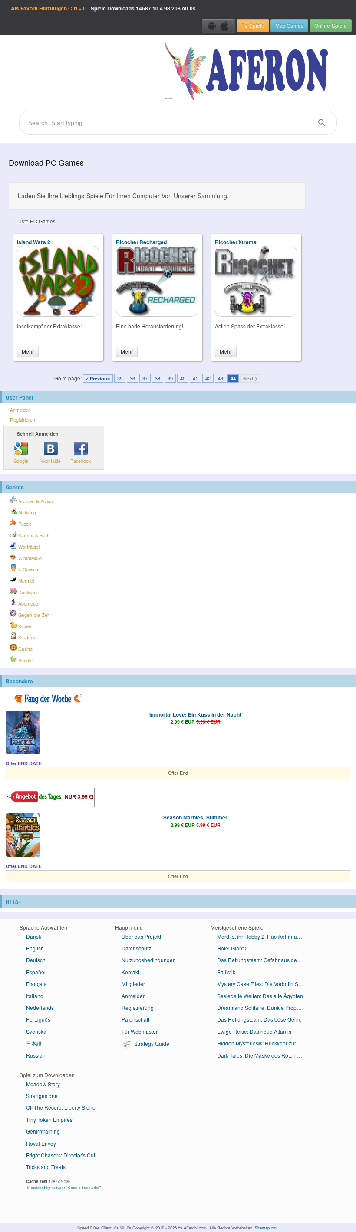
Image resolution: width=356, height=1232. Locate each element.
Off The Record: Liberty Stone (61, 1107)
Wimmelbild (29, 558)
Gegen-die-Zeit (33, 615)
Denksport (28, 592)
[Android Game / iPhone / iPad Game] (218, 26)
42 (208, 378)
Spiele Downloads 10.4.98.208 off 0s (103, 8)
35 (119, 378)
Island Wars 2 (33, 242)
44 (233, 378)
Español (36, 972)
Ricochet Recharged (141, 242)
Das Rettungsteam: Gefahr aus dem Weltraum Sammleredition (263, 959)
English (35, 948)
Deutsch (36, 959)
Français (36, 983)
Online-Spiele (330, 25)
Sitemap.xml (266, 1228)
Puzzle (24, 524)
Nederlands (40, 1007)
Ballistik (226, 972)
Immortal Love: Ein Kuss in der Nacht (195, 714)
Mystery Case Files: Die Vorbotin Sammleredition (263, 983)
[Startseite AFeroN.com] (248, 70)
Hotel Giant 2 (232, 948)
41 (195, 378)
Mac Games (289, 25)
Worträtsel (28, 547)
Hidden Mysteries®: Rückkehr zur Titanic (263, 1043)
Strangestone (42, 1095)
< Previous (98, 378)
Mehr (28, 351)
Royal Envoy (41, 1143)
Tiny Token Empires (49, 1119)
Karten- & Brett (33, 535)
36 (132, 378)
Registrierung (138, 1007)
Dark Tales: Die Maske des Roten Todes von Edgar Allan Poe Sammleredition (263, 1055)
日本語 (34, 1043)
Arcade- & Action (35, 501)
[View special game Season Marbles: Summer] (23, 835)
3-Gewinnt (28, 569)
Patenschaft (135, 1019)
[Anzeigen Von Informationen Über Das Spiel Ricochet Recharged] (157, 314)
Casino (25, 648)
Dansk (33, 936)
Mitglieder (133, 983)
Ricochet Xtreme (236, 242)
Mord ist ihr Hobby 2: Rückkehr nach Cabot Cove (263, 936)
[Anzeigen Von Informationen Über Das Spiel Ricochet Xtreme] (256, 314)
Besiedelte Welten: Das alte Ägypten (260, 995)
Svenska (36, 1031)
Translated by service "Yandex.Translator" (63, 1187)
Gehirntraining (43, 1131)
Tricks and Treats (46, 1166)
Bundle (25, 660)
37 (145, 378)
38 (157, 378)
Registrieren (22, 419)
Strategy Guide (151, 1043)
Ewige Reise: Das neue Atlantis (254, 1031)
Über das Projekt (141, 936)
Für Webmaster (140, 1031)
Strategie (27, 637)
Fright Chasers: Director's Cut (60, 1155)
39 (170, 378)
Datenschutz (136, 948)
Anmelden (20, 409)
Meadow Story (43, 1084)
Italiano (34, 995)
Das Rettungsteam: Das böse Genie (259, 1019)
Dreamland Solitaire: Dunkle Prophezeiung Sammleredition (263, 1007)
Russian (36, 1055)
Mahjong (26, 512)
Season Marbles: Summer (195, 817)
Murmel (25, 580)
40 (182, 378)
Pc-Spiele (252, 25)
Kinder (24, 626)
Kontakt (130, 972)
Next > (250, 378)
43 (220, 378)
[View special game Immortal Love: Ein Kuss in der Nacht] (23, 733)
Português (38, 1019)
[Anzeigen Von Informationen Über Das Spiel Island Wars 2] (58, 314)
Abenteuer (28, 603)
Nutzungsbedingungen (149, 959)
